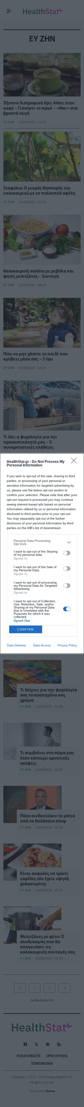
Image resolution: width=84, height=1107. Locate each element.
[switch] (66, 553)
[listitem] (42, 542)
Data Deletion (16, 645)
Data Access (42, 645)
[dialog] (42, 553)
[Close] (75, 462)
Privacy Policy (67, 645)
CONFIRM (25, 629)
